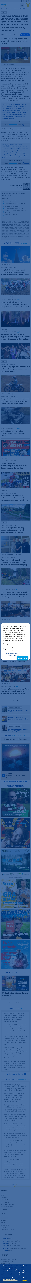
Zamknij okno (22, 658)
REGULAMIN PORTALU (12, 653)
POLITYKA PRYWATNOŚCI (13, 655)
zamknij (24, 1280)
